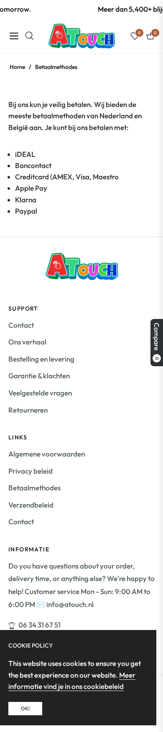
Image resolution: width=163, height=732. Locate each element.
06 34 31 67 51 (39, 624)
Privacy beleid (30, 471)
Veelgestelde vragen (40, 392)
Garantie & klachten (39, 375)
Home (17, 67)
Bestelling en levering (41, 359)
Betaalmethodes (34, 487)
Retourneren (28, 410)
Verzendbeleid (30, 504)
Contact (21, 325)
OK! (25, 708)
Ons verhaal (27, 341)
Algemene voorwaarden (46, 453)
